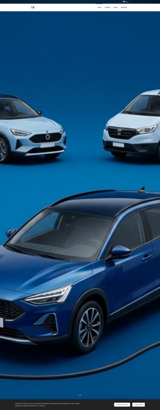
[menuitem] (99, 7)
